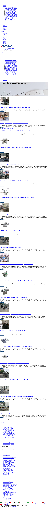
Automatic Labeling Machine (10, 7)
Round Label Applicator (7, 495)
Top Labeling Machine (7, 500)
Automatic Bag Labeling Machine (9, 459)
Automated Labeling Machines (8, 458)
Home (4, 4)
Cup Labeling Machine (7, 471)
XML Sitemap (13, 506)
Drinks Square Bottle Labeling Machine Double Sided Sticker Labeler (14, 123)
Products (4, 6)
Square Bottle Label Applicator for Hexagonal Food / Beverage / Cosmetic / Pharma (17, 413)
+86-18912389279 (10, 48)
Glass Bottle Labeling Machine (11, 10)
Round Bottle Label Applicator (8, 494)
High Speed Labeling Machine (11, 11)
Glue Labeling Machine (7, 476)
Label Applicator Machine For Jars (9, 485)
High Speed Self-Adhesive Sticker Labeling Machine (10, 247)
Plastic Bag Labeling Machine (8, 489)
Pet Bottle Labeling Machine (8, 488)
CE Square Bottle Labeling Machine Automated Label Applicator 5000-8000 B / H (16, 264)
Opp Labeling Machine (7, 487)
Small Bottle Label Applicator (8, 496)
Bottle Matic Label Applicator (8, 465)
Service (4, 27)
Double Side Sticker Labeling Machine (10, 472)
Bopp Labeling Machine (7, 464)
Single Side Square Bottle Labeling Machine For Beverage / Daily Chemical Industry (17, 197)
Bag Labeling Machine (7, 461)
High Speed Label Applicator (8, 477)
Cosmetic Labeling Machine (8, 470)
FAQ (4, 28)
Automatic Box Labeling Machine (9, 460)
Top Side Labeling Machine (10, 21)
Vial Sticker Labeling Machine (10, 22)
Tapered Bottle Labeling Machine (9, 498)
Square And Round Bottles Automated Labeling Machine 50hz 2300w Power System (17, 280)
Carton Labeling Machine (7, 469)
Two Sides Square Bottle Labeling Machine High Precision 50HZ (13, 330)
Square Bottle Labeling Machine (11, 19)
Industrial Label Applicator (8, 481)
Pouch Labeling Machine (7, 491)
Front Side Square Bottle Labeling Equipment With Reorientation (13, 297)
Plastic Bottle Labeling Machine (11, 14)
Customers (5, 26)
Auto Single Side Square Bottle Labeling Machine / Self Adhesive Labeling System (16, 396)
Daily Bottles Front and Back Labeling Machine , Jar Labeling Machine (14, 180)
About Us (4, 5)
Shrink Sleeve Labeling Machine (11, 18)
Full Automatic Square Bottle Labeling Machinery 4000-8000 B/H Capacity (15, 164)
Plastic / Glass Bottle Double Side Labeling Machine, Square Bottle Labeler (15, 107)
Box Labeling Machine (7, 468)
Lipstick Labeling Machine (8, 486)
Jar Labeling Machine (7, 483)
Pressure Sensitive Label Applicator (9, 492)
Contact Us (5, 29)
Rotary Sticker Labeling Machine (11, 15)
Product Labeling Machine (8, 493)
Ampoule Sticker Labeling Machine (9, 457)
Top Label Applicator (7, 499)
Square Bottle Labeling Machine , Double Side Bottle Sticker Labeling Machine (16, 346)
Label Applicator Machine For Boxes (10, 484)
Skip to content (3, 0)
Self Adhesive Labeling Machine (11, 17)
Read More (2, 111)
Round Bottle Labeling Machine (11, 16)
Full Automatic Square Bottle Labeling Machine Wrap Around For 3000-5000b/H (16, 214)
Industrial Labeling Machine (8, 482)
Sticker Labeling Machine (10, 20)
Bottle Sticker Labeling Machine (9, 466)
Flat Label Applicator (7, 474)
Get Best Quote (3, 52)
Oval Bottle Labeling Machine (10, 13)
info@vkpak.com (8, 49)
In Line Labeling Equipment (8, 479)
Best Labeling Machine (7, 463)
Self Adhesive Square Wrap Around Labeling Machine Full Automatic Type (15, 147)
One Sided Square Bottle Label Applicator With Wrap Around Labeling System (16, 130)
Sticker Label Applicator (7, 497)
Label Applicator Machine (10, 12)
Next (3, 422)
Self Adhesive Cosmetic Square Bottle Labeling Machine (11, 230)
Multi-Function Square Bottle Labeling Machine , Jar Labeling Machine (14, 363)
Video (4, 25)
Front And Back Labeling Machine (9, 475)
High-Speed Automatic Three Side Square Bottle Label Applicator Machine (15, 379)
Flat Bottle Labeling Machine (10, 9)
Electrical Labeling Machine (8, 473)
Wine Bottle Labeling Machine (11, 74)
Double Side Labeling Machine (11, 8)
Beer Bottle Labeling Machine (8, 462)
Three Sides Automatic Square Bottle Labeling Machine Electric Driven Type (15, 314)
